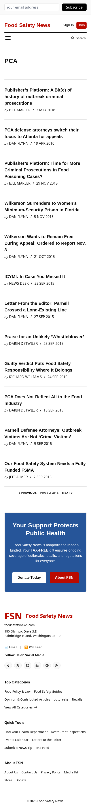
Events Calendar (16, 740)
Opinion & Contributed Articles (27, 699)
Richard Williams (25, 376)
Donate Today (29, 577)
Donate (21, 780)
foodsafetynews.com (19, 625)
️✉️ (10, 647)
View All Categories (18, 707)
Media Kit (71, 772)
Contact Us (29, 772)
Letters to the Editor (46, 740)
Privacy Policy (51, 772)
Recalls (77, 699)
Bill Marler (19, 110)
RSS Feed (42, 748)
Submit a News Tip (18, 748)
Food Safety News (50, 801)
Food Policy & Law (17, 691)
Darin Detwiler (23, 343)
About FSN (64, 577)
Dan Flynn (18, 143)
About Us (11, 772)
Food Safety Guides (48, 691)
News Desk (19, 283)
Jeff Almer (18, 476)
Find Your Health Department (26, 732)
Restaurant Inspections (68, 732)
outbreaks (61, 699)
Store (8, 780)
